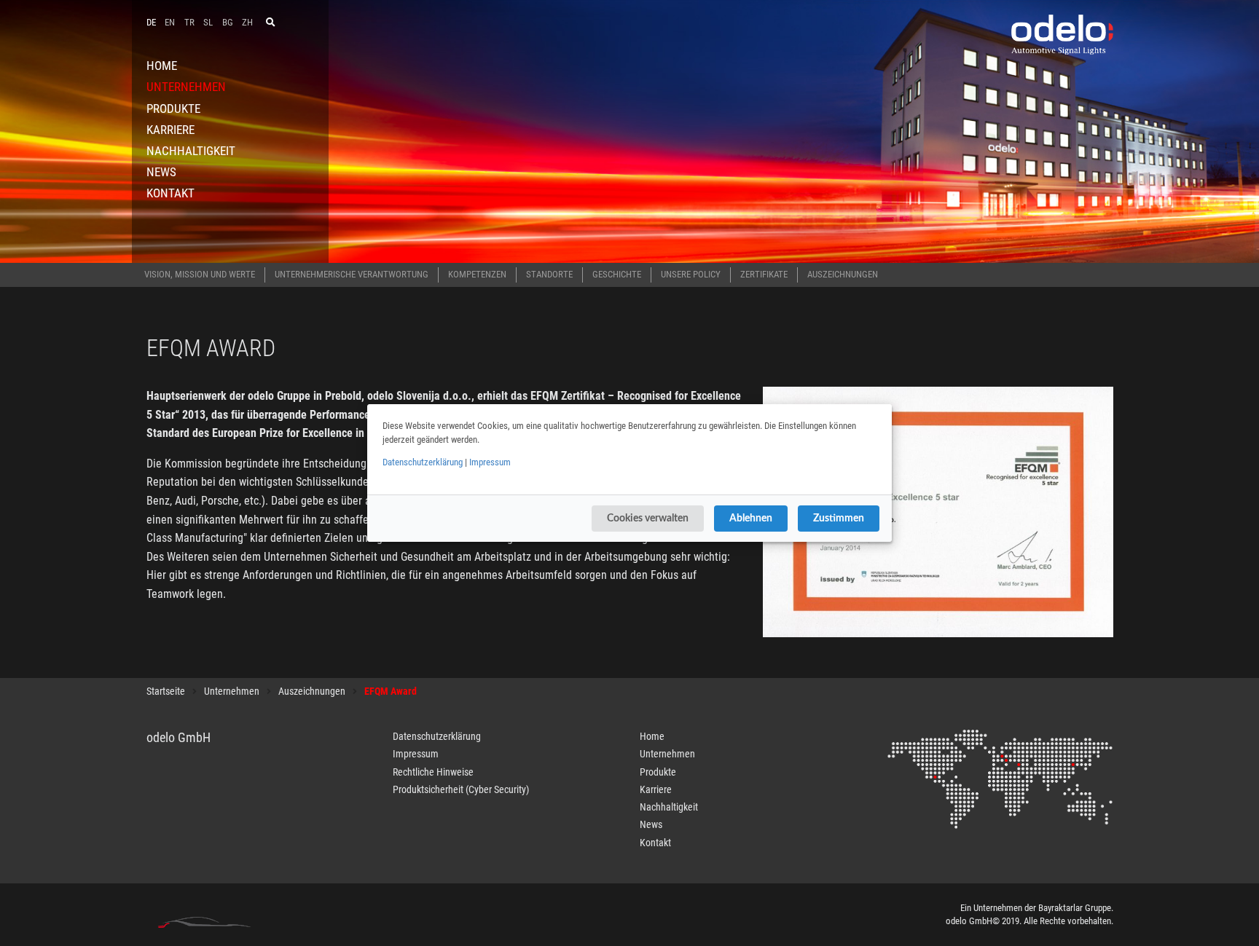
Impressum (490, 462)
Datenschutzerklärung (423, 462)
